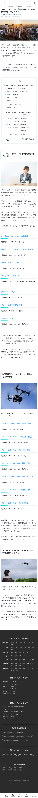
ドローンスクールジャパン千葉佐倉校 (16, 121)
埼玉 (21, 647)
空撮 (4, 769)
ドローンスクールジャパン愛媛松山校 (16, 131)
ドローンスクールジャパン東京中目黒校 (17, 115)
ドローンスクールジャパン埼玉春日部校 (17, 118)
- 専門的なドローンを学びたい (9, 691)
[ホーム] (2, 6)
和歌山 (32, 659)
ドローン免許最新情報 (8, 736)
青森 (21, 642)
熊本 (24, 668)
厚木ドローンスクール (12, 101)
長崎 (20, 668)
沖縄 (17, 670)
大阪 (12, 659)
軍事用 (20, 769)
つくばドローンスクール (13, 97)
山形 (33, 642)
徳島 (31, 663)
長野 (31, 652)
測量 (15, 769)
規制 (4, 754)
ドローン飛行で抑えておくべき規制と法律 (13, 732)
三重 (20, 656)
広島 (12, 663)
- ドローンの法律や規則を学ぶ (9, 689)
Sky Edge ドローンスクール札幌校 (16, 88)
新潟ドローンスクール (12, 107)
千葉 (25, 647)
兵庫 (16, 659)
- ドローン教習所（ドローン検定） (10, 714)
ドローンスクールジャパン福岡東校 (16, 134)
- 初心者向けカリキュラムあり (9, 681)
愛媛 (16, 665)
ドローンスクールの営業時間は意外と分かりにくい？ (20, 85)
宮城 (17, 642)
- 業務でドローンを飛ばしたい (9, 686)
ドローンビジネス (6, 14)
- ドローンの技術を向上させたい (10, 684)
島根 (24, 663)
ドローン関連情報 (16, 14)
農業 (9, 769)
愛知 (12, 656)
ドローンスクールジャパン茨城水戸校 (16, 124)
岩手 (25, 642)
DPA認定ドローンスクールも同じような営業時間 (18, 112)
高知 (20, 665)
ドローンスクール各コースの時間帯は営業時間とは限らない (20, 140)
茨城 (29, 647)
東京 (12, 647)
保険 (9, 754)
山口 (28, 663)
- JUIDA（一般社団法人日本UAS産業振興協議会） (14, 706)
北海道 (12, 642)
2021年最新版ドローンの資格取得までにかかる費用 (15, 740)
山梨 (12, 652)
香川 (12, 665)
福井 (28, 652)
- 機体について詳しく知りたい (9, 693)
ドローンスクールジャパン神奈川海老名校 (18, 127)
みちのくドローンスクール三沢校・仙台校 (18, 91)
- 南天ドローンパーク (7, 719)
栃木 (33, 647)
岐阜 (24, 656)
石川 (24, 652)
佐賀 (16, 668)
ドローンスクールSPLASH (14, 104)
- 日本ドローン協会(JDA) (8, 716)
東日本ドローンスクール (13, 94)
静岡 (16, 656)
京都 (20, 659)
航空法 (20, 754)
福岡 (12, 668)
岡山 (16, 663)
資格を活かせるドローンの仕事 (24, 736)
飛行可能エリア (29, 754)
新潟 (16, 652)
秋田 (29, 642)
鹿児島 (12, 670)
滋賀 (24, 659)
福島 (12, 644)
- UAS (4, 709)
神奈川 (16, 647)
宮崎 (31, 668)
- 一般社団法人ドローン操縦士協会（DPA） (12, 711)
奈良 (28, 659)
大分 (28, 668)
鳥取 (20, 663)
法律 (15, 754)
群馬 (12, 649)
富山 (20, 652)
